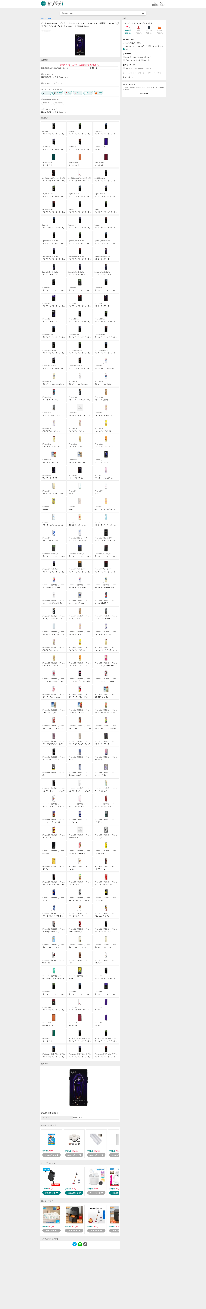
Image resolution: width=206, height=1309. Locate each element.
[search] (143, 13)
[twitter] (74, 1244)
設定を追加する (145, 94)
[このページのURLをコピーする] (85, 1244)
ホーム (43, 18)
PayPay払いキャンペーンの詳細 (133, 73)
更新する (94, 68)
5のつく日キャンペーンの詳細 (153, 73)
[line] (80, 1244)
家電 (49, 18)
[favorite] (117, 23)
